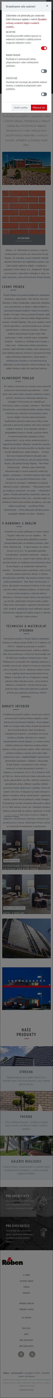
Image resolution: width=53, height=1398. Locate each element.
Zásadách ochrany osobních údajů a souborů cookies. (26, 23)
